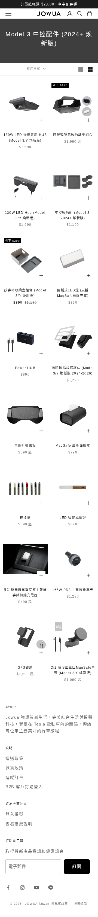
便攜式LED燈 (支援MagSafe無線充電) (72, 293)
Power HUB (25, 368)
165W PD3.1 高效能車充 (72, 590)
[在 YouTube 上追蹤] (36, 887)
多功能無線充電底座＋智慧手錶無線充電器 (25, 592)
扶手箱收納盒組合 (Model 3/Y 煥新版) (25, 293)
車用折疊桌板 (25, 445)
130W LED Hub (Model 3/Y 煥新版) (25, 215)
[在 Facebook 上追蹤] (8, 887)
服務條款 (80, 903)
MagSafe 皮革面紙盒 (73, 445)
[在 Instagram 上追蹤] (22, 887)
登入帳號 (14, 814)
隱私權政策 (59, 903)
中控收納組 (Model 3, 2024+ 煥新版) (73, 215)
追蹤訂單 (14, 777)
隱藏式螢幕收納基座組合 (73, 135)
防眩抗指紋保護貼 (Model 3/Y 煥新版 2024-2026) (73, 370)
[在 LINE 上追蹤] (50, 887)
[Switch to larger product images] (80, 69)
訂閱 (77, 866)
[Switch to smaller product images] (90, 69)
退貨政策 (14, 768)
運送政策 (14, 758)
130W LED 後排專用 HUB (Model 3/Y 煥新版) (25, 137)
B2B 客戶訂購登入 (24, 786)
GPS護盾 (25, 667)
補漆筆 (25, 518)
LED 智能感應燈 (73, 518)
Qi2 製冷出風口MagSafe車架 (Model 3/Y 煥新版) (73, 670)
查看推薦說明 (18, 823)
